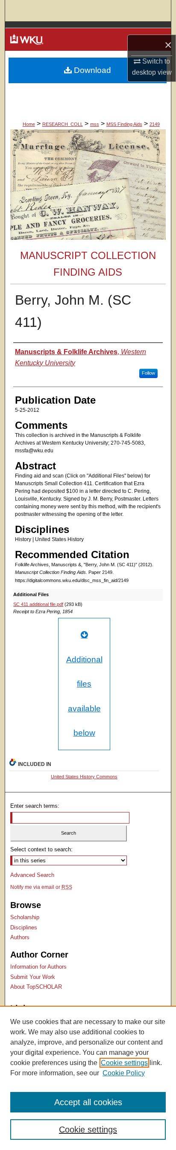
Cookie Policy (124, 1073)
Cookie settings (124, 1062)
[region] (88, 1078)
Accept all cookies (88, 1102)
